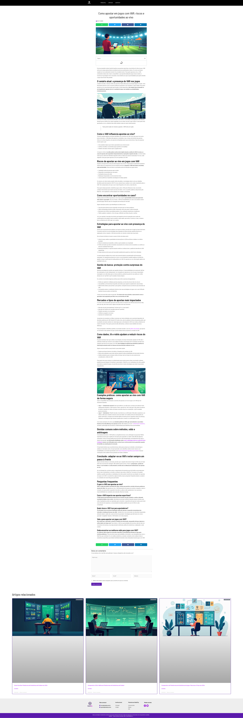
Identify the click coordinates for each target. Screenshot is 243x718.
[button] (102, 24)
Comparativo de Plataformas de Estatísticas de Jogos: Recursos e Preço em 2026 (183, 685)
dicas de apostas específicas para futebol (129, 450)
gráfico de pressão (134, 328)
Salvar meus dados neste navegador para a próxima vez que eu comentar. (110, 580)
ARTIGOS (110, 2)
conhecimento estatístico (139, 423)
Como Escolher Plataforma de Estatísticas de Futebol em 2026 (30, 685)
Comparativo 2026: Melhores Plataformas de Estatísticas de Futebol (106, 685)
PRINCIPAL (103, 2)
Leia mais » (16, 688)
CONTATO (117, 2)
